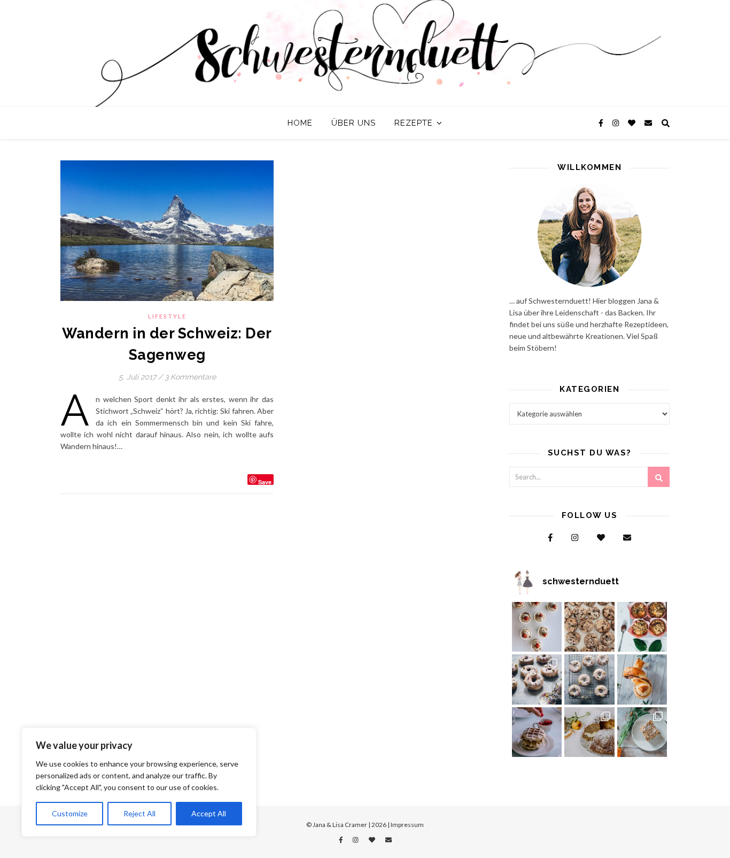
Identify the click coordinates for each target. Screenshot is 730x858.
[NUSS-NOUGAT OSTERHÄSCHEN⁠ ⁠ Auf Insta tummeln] (642, 679)
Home (300, 123)
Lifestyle (167, 316)
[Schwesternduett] (365, 53)
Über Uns (353, 123)
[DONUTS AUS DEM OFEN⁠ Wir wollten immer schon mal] (589, 679)
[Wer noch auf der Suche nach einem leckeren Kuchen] (589, 732)
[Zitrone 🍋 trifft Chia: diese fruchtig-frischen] (537, 627)
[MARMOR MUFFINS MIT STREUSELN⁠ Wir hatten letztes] (642, 627)
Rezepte (413, 123)
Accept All (208, 813)
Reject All (139, 813)
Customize (70, 813)
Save (264, 481)
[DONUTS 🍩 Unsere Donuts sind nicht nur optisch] (537, 679)
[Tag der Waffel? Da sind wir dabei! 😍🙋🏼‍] (537, 732)
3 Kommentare (190, 377)
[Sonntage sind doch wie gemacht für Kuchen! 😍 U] (642, 732)
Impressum (407, 825)
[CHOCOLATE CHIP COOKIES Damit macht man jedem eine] (589, 627)
